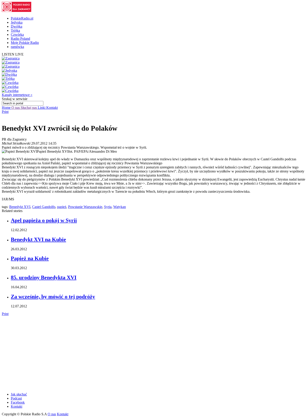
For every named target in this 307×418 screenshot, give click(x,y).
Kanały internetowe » (17, 95)
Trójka (15, 30)
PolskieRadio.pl (22, 18)
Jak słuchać (19, 394)
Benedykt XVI (19, 207)
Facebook (18, 402)
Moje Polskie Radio (25, 43)
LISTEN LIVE (13, 54)
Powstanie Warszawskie (85, 207)
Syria (107, 207)
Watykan (119, 207)
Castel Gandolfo (43, 207)
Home (6, 108)
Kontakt (52, 108)
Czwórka (17, 34)
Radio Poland (20, 38)
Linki (42, 108)
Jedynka (16, 22)
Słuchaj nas (29, 108)
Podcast (16, 398)
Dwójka (16, 26)
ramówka (17, 47)
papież (61, 207)
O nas (16, 108)
